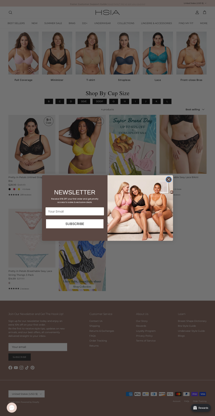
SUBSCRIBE (74, 224)
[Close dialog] (169, 179)
